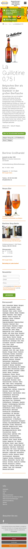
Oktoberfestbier (7, 376)
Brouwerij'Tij (11, 463)
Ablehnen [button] (14, 538)
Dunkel (12, 443)
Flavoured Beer (16, 348)
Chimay (10, 316)
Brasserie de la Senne (8, 469)
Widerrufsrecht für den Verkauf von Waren (13, 496)
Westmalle (5, 311)
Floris (12, 331)
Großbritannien (6, 428)
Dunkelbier (10, 370)
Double (12, 424)
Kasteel (20, 311)
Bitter (7, 383)
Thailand (5, 387)
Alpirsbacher (16, 456)
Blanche (5, 316)
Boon (17, 324)
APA (8, 450)
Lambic (15, 311)
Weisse (18, 374)
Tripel (15, 314)
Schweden (17, 359)
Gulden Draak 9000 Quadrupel (10, 346)
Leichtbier (5, 439)
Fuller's (12, 383)
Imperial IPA (19, 342)
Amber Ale (17, 462)
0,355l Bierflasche (7, 393)
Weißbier (23, 367)
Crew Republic (6, 363)
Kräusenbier (15, 376)
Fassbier (5, 367)
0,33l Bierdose (16, 406)
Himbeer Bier (21, 389)
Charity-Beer (6, 447)
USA (14, 350)
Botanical (16, 454)
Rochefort (21, 333)
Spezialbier (18, 365)
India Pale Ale (6, 341)
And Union (15, 381)
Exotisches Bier (7, 329)
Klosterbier (14, 380)
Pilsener (13, 374)
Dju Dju (22, 350)
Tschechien (6, 324)
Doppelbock (6, 365)
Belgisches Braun (18, 322)
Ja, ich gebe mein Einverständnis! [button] (14, 535)
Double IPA (19, 408)
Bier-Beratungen (16, 241)
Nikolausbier (6, 424)
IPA (23, 339)
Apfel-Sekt (14, 434)
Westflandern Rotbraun (17, 363)
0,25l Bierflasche (7, 389)
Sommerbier (19, 354)
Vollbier (22, 370)
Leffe (9, 333)
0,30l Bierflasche (7, 402)
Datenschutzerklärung (9, 289)
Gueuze (11, 318)
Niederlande (6, 320)
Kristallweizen (6, 374)
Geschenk (5, 359)
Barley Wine (22, 404)
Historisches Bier (7, 381)
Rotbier (21, 454)
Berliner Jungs (19, 465)
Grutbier (5, 441)
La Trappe (19, 327)
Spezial (15, 439)
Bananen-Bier (11, 460)
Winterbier (5, 391)
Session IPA (12, 391)
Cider (14, 417)
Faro (11, 400)
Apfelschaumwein (7, 419)
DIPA (19, 434)
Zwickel (5, 372)
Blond (12, 333)
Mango (17, 329)
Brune (16, 333)
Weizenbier (10, 314)
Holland (18, 415)
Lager (17, 350)
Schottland (11, 355)
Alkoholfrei (22, 398)
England (21, 326)
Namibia (23, 422)
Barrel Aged (15, 409)
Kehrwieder (18, 467)
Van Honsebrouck (7, 456)
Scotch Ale (13, 342)
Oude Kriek (5, 426)
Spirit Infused (6, 400)
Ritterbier (21, 443)
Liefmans (13, 327)
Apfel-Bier (5, 445)
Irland (21, 335)
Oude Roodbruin (17, 393)
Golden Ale (15, 396)
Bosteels (5, 463)
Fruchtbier (13, 307)
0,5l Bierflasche (7, 408)
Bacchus (12, 320)
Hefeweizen (15, 372)
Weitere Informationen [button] (14, 545)
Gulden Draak (18, 331)
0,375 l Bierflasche (7, 398)
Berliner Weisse (7, 409)
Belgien (16, 305)
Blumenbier (5, 452)
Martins (9, 337)
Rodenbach (15, 326)
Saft (11, 449)
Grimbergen (14, 341)
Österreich (11, 359)
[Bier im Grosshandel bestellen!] (14, 133)
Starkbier (5, 309)
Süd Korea (5, 355)
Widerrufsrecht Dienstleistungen (10, 498)
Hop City (18, 460)
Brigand (20, 314)
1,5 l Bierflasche (17, 419)
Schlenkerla (6, 335)
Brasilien (5, 352)
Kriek (10, 350)
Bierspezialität (6, 380)
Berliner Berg (15, 395)
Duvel (18, 307)
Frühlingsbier (15, 402)
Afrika (13, 329)
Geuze (15, 449)
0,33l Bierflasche (12, 387)
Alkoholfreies (20, 452)
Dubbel (18, 309)
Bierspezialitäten (15, 239)
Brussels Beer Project (19, 385)
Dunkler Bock (20, 447)
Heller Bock (13, 447)
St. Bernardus (6, 354)
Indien (19, 380)
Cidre (18, 417)
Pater (22, 341)
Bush (22, 460)
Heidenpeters (17, 458)
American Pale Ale (7, 417)
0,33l (13, 467)
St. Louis (8, 307)
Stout (4, 327)
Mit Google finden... (7, 173)
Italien (23, 393)
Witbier (4, 314)
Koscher (11, 454)
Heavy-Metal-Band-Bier (14, 422)
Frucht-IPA (16, 450)
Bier (23, 458)
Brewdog (11, 458)
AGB (4, 493)
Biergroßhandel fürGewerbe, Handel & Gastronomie (11, 12)
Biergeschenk (15, 361)
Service (4, 491)
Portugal (10, 352)
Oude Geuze (21, 449)
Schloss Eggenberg (8, 385)
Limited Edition (6, 413)
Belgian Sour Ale (13, 426)
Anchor (12, 357)
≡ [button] (25, 3)
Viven (4, 344)
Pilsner (10, 439)
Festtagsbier (22, 421)
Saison (21, 357)
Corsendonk (6, 342)
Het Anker (10, 462)
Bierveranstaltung (12, 367)
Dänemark (12, 324)
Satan (10, 311)
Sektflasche (18, 355)
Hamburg (5, 422)
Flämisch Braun (7, 368)
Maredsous (5, 318)
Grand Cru (5, 454)
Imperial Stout (6, 421)
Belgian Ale (11, 441)
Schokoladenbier (7, 348)
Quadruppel (5, 313)
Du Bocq (5, 460)
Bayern (18, 391)
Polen (4, 450)
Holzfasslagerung (13, 404)
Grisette (11, 445)
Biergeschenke (6, 239)
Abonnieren (9, 295)
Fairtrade (19, 337)
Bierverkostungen (7, 241)
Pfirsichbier (5, 435)
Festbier (19, 441)
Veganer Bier (12, 452)
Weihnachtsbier (7, 361)
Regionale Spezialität (8, 322)
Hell (23, 445)
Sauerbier (22, 402)
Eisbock (5, 370)
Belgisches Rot (6, 331)
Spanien (14, 432)
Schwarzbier (12, 339)
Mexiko (13, 408)
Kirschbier (16, 378)
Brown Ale (18, 339)
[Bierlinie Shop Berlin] (12, 232)
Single (11, 450)
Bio (19, 367)
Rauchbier (12, 335)
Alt (15, 441)
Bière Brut (16, 413)
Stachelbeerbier (15, 411)
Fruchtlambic (17, 400)
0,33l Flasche (6, 449)
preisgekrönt (9, 378)
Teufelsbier (17, 318)
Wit (12, 413)
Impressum (5, 489)
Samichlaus (6, 465)
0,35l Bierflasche (7, 395)
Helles (20, 381)
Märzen (18, 335)
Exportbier (17, 370)
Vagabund (5, 458)
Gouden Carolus (7, 326)
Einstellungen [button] (14, 542)
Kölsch (15, 352)
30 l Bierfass (6, 443)
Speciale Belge (17, 445)
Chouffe (5, 333)
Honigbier (21, 313)
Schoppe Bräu (18, 383)
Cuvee (4, 337)
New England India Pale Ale (10, 430)
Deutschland (10, 305)
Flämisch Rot (18, 424)
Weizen (9, 372)
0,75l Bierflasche (7, 396)
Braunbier (5, 404)
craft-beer (14, 389)
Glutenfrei (5, 339)
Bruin (19, 341)
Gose (4, 378)
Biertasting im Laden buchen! (10, 263)
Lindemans (5, 350)
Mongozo (21, 305)
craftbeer (5, 467)
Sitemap (5, 502)
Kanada (16, 357)
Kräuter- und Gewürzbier (9, 415)
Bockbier (12, 354)
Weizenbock (6, 357)
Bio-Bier (20, 439)
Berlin (4, 305)
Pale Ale (14, 337)
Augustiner (16, 398)
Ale (20, 316)
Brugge (8, 327)
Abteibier (11, 313)
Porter (8, 344)
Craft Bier (22, 462)
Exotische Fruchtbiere (15, 437)
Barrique (12, 365)
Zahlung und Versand (8, 495)
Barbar (16, 313)
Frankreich (20, 352)
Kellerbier (21, 376)
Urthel (12, 344)
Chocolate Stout (7, 432)
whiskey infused (7, 434)
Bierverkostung (15, 368)
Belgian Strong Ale (7, 406)
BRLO (4, 383)
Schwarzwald (14, 421)
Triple (9, 467)
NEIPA (19, 430)
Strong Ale (15, 316)
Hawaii (20, 426)
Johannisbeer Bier (14, 435)
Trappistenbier (12, 309)
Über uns (5, 504)
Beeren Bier (6, 437)
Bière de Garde (15, 428)
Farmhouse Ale (6, 411)
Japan (16, 443)
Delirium (5, 462)
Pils (4, 307)
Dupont (22, 368)
